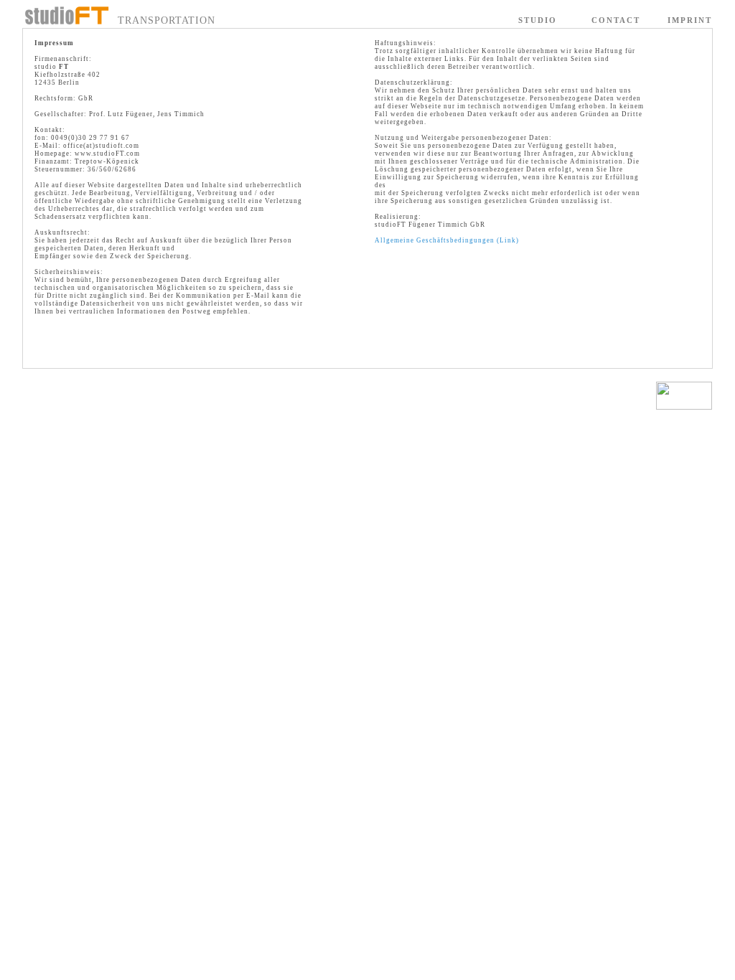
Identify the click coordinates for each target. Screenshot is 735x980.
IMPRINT (690, 20)
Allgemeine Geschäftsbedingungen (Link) (447, 240)
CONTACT (615, 20)
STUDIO (537, 20)
